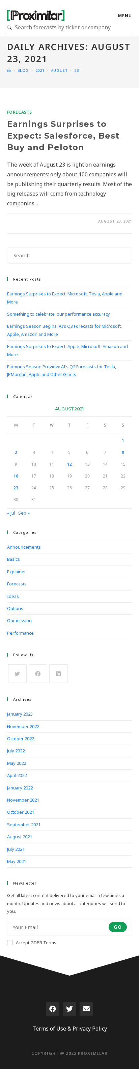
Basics (13, 559)
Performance (20, 633)
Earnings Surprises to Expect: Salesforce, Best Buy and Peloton (63, 135)
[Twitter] (69, 1009)
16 (15, 476)
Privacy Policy (90, 1028)
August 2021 (19, 837)
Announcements (24, 547)
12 (69, 464)
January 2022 (20, 788)
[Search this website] (69, 255)
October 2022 (20, 738)
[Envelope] (86, 1009)
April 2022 (17, 775)
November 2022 (23, 726)
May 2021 (16, 861)
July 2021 (16, 849)
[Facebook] (38, 673)
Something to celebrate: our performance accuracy (58, 314)
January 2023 (20, 714)
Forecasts (19, 112)
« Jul (11, 513)
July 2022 (16, 751)
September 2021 (23, 824)
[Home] (9, 70)
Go (118, 927)
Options (15, 608)
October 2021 (20, 812)
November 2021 (23, 800)
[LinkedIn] (58, 673)
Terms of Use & (51, 1028)
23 (15, 488)
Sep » (24, 513)
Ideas (13, 596)
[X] (17, 673)
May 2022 (16, 763)
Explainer (16, 572)
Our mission (19, 620)
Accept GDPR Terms (36, 943)
